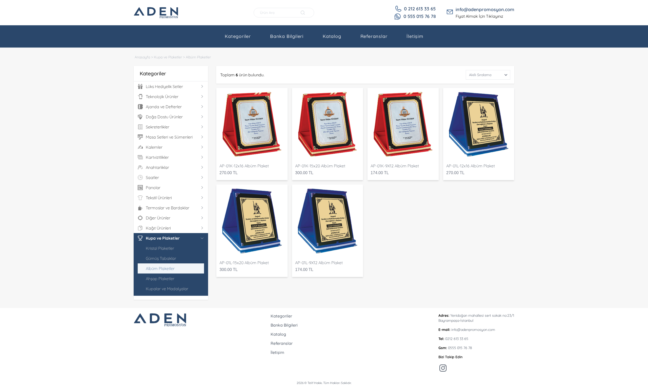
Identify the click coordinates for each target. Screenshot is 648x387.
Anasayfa (142, 57)
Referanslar (374, 36)
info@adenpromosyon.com (485, 9)
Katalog (332, 36)
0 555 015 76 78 (419, 16)
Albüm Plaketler (198, 57)
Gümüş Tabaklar (161, 258)
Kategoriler (238, 36)
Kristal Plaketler (160, 248)
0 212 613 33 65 (420, 9)
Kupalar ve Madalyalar (167, 288)
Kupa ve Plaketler (168, 57)
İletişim (415, 36)
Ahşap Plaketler (160, 278)
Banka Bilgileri (286, 36)
